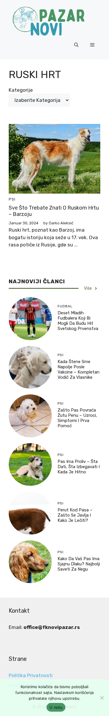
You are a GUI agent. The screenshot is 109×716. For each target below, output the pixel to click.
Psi (12, 199)
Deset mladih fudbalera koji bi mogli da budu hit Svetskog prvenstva (78, 320)
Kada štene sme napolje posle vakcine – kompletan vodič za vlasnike (78, 369)
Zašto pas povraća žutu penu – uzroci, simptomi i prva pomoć (77, 417)
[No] (102, 698)
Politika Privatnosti (31, 675)
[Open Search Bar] (76, 45)
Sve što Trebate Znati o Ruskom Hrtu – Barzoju (54, 211)
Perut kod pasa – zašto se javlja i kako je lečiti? (75, 515)
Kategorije (21, 90)
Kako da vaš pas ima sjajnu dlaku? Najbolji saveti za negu (79, 564)
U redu (55, 707)
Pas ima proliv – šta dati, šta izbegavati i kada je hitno (79, 467)
